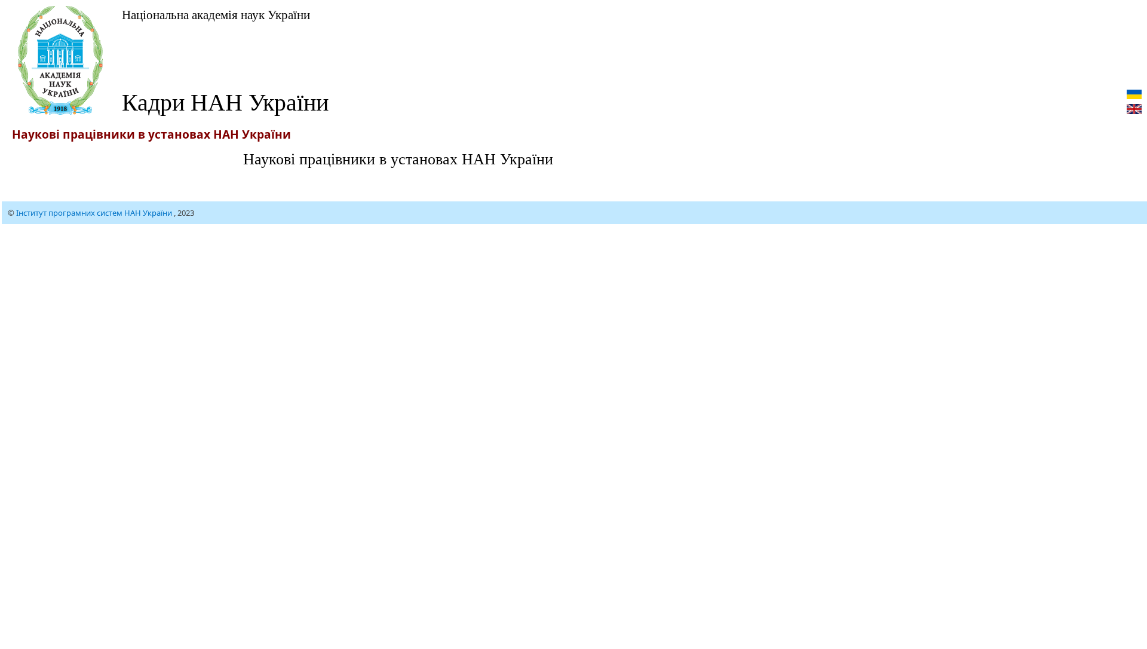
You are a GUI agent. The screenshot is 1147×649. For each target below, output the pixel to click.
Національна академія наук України (216, 14)
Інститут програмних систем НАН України (95, 212)
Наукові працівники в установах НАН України (398, 158)
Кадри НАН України (225, 101)
